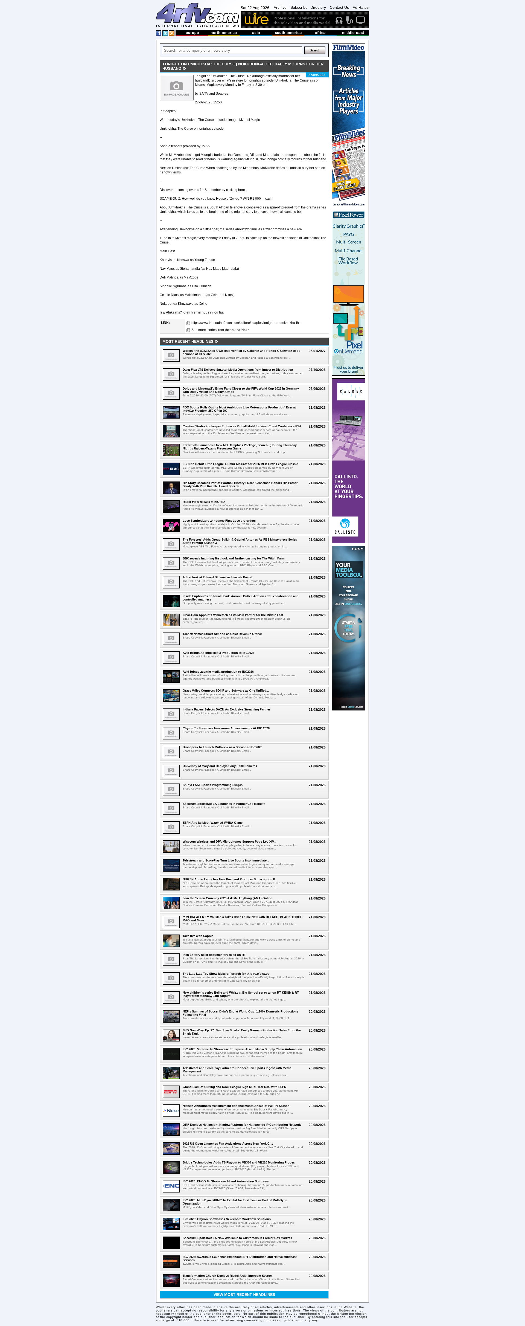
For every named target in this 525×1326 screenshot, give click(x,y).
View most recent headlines (244, 1294)
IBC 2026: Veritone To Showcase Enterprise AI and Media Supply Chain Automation (242, 1049)
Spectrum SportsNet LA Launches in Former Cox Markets (224, 803)
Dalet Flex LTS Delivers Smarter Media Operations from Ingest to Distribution (238, 369)
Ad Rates (361, 7)
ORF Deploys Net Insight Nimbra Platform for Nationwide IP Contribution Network (242, 1124)
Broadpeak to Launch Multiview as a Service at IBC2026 (222, 747)
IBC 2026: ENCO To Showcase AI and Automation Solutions (226, 1181)
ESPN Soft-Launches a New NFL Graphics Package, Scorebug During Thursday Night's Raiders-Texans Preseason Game (240, 446)
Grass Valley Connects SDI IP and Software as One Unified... (226, 690)
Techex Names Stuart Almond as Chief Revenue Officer (222, 634)
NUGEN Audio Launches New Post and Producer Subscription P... (230, 879)
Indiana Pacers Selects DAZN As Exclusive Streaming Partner (226, 709)
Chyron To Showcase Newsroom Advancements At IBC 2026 (226, 728)
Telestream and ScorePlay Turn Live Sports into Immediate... (226, 860)
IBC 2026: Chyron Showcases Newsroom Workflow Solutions (227, 1219)
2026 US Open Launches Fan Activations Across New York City (228, 1143)
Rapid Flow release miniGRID (204, 501)
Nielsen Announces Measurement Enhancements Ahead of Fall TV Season (236, 1105)
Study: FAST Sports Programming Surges (213, 785)
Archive (280, 7)
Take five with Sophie (198, 936)
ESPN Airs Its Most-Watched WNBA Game (213, 822)
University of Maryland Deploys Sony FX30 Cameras (220, 766)
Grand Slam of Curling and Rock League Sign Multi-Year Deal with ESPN (234, 1087)
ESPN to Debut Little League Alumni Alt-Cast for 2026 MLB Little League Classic (240, 464)
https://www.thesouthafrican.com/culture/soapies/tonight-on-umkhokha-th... (246, 323)
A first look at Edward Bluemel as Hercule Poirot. (218, 577)
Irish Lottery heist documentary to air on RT (214, 954)
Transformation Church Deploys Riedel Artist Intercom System (228, 1275)
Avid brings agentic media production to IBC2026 (218, 671)
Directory (318, 7)
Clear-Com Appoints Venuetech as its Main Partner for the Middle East (233, 615)
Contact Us (339, 7)
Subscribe (299, 7)
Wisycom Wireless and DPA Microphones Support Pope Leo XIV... (229, 841)
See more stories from (220, 330)
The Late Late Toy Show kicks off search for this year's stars (226, 973)
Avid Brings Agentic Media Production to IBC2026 (218, 652)
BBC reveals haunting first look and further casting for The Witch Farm (234, 558)
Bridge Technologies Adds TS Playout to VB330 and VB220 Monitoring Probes (239, 1162)
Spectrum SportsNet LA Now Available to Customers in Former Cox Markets (237, 1238)
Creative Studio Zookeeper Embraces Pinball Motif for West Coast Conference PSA (242, 426)
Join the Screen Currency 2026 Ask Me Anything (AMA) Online (227, 898)
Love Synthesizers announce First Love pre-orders (219, 520)
